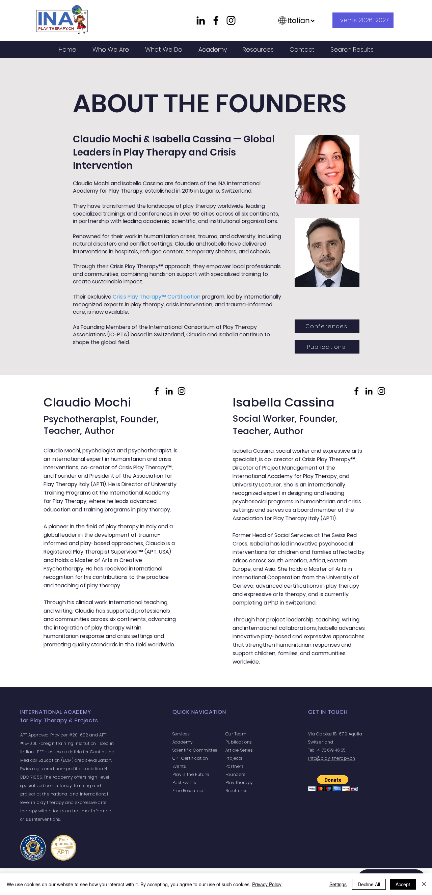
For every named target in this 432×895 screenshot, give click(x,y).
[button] (110, 49)
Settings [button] (338, 884)
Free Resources (188, 790)
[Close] (424, 884)
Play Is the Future (190, 774)
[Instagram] (231, 20)
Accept (403, 884)
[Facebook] (216, 20)
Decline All (369, 884)
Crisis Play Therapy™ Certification (156, 297)
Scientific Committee (195, 750)
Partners (234, 766)
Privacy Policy (266, 884)
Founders (235, 774)
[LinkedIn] (201, 20)
